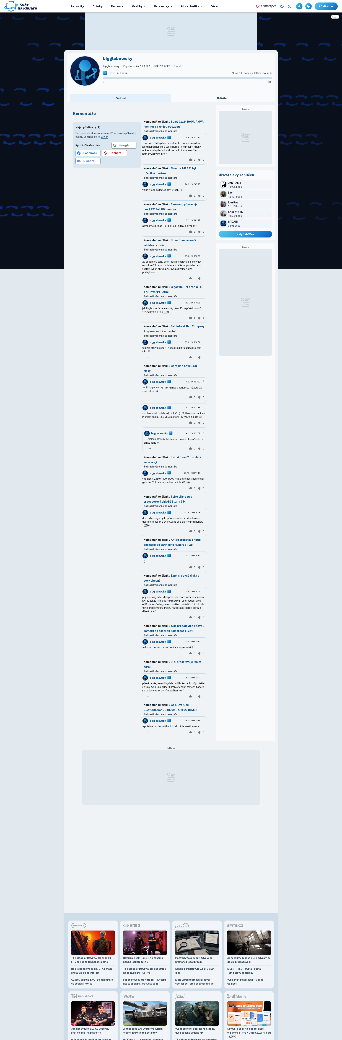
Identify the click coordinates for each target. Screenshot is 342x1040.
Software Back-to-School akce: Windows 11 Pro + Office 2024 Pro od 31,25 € (249, 1032)
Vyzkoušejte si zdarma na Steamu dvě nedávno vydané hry (195, 1030)
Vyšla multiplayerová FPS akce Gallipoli (245, 981)
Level (112, 73)
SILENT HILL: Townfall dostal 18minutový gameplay (244, 970)
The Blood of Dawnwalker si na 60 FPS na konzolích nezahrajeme (91, 960)
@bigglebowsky (154, 387)
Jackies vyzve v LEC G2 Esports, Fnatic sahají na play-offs (90, 1030)
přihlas (129, 133)
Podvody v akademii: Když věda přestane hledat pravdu (194, 960)
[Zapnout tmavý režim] (308, 6)
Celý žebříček (245, 234)
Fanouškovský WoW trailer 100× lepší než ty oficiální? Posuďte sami (145, 981)
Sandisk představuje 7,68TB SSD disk (194, 970)
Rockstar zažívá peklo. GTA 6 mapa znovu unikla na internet (92, 970)
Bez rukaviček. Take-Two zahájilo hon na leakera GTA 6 (143, 960)
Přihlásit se (326, 6)
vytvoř (104, 136)
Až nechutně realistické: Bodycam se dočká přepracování (249, 960)
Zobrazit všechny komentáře (160, 131)
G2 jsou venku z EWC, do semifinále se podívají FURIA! (92, 981)
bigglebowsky (157, 137)
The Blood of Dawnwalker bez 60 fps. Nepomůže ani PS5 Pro (145, 970)
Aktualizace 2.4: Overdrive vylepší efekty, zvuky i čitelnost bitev (143, 1030)
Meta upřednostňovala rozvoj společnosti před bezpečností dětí (195, 981)
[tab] (120, 98)
